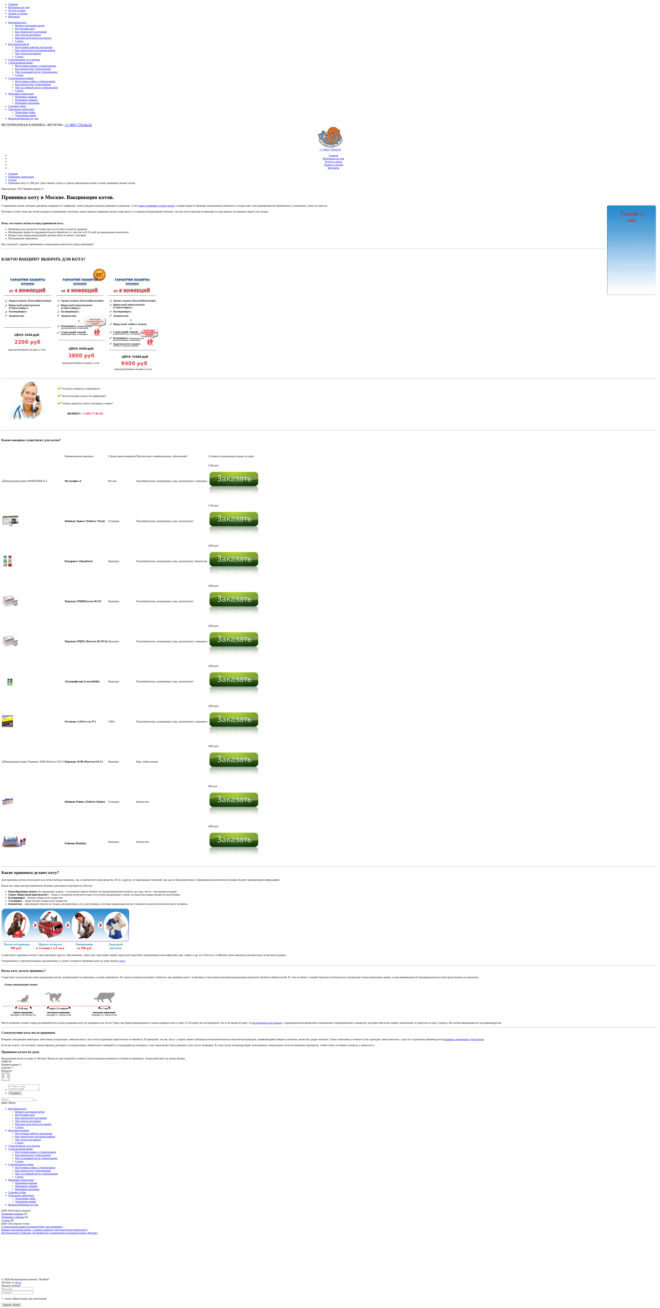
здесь (122, 960)
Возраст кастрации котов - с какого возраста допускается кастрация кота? (44, 1229)
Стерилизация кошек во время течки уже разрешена (31, 1226)
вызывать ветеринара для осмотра (464, 1039)
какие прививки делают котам (156, 205)
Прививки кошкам (12, 1213)
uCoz (18, 1282)
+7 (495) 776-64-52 (78, 125)
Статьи (12, 179)
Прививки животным (21, 176)
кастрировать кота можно (267, 1022)
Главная (13, 173)
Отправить (15, 1093)
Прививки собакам (13, 1217)
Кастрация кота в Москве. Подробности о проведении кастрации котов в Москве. (49, 1232)
